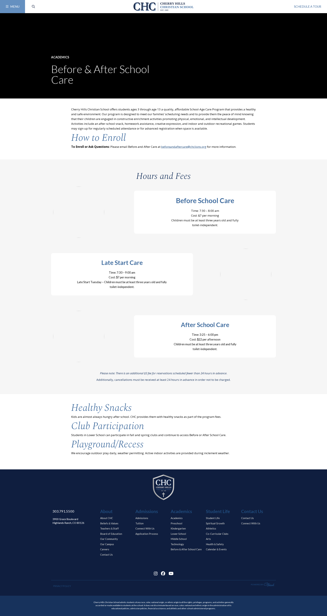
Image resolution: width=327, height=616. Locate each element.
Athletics (211, 528)
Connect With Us (144, 528)
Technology (177, 544)
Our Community (109, 538)
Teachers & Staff (109, 528)
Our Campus (107, 544)
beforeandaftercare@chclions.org (183, 147)
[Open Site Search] (33, 6)
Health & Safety (215, 544)
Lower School (178, 533)
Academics (177, 518)
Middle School (179, 538)
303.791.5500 (63, 511)
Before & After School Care (186, 549)
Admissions (141, 518)
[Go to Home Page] (163, 6)
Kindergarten (178, 528)
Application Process (146, 533)
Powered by (257, 584)
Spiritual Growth (215, 523)
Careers (104, 549)
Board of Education (111, 533)
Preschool (176, 523)
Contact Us (106, 554)
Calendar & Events (216, 549)
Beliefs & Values (109, 523)
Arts (208, 538)
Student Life (213, 518)
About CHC (106, 518)
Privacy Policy (62, 586)
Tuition (139, 523)
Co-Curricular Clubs (217, 533)
